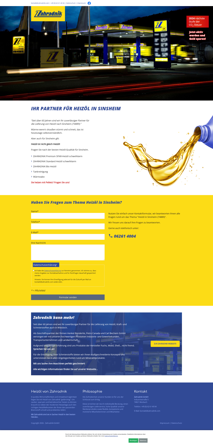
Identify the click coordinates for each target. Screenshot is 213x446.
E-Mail (34, 232)
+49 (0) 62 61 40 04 (57, 3)
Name (34, 211)
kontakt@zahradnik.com (40, 3)
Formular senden (68, 297)
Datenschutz (71, 3)
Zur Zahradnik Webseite (165, 343)
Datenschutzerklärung (52, 270)
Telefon (35, 221)
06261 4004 (122, 236)
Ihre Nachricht (38, 242)
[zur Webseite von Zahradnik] (48, 13)
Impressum (81, 3)
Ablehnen (143, 440)
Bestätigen (133, 440)
